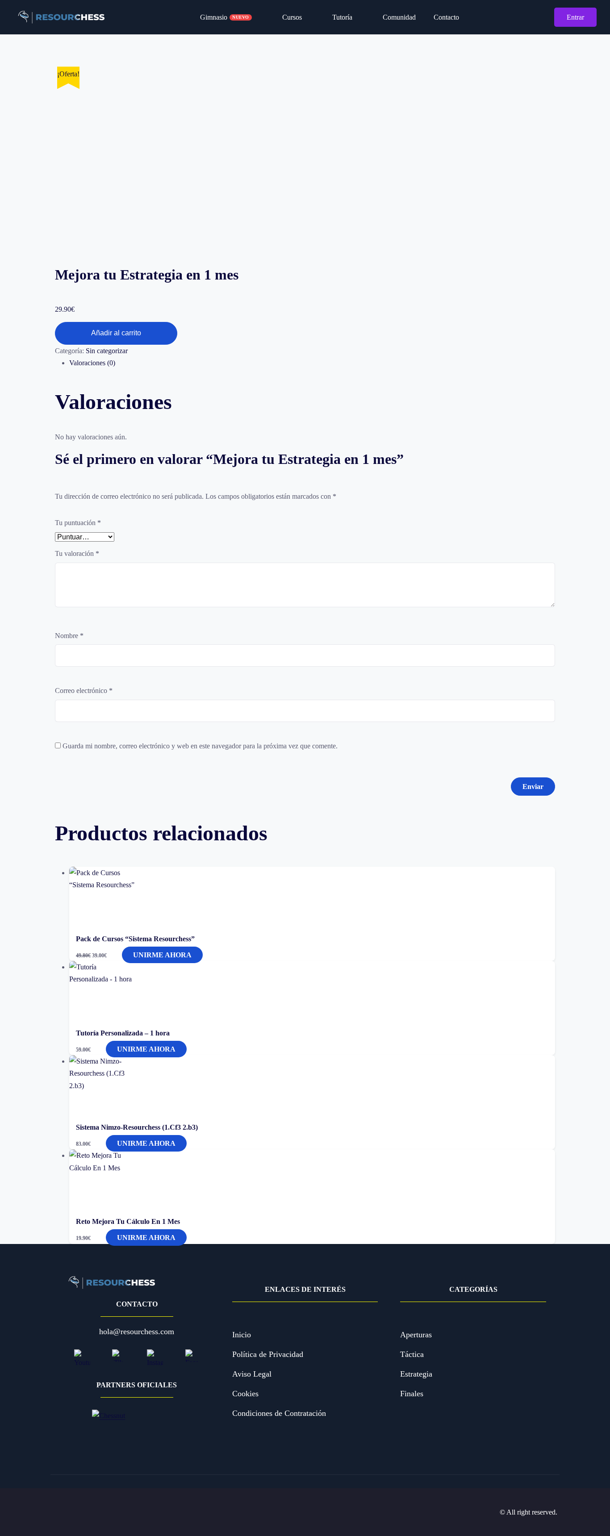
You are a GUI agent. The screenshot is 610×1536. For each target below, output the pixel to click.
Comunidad (397, 17)
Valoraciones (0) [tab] (92, 363)
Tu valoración (77, 553)
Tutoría (340, 17)
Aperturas (416, 1334)
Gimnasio (224, 17)
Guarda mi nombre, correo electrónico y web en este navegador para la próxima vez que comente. (200, 746)
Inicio (241, 1334)
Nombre (69, 635)
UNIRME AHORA (162, 955)
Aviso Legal (252, 1373)
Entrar (575, 17)
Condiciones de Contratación (279, 1413)
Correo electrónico (84, 690)
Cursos (290, 17)
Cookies (245, 1393)
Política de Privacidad (267, 1354)
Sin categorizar (107, 351)
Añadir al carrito (116, 333)
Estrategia (416, 1373)
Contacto (446, 17)
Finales (411, 1393)
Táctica (412, 1354)
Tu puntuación (78, 522)
